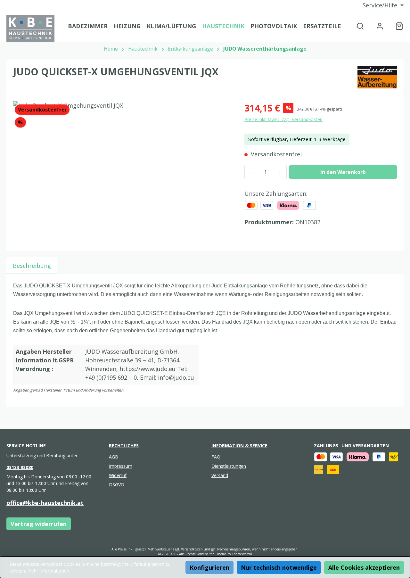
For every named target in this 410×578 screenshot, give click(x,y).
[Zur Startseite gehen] (30, 28)
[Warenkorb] (397, 25)
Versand (219, 475)
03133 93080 (19, 467)
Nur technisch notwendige (279, 567)
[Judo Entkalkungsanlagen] (377, 77)
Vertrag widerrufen (39, 524)
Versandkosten (192, 549)
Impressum (120, 466)
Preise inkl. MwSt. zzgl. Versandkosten (283, 119)
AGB (113, 457)
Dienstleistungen (228, 466)
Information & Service (239, 445)
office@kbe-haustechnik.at (45, 503)
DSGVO (116, 485)
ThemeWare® (242, 554)
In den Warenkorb (343, 172)
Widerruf (118, 475)
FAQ (215, 457)
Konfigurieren (209, 567)
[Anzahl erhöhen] (280, 172)
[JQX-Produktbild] (122, 170)
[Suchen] (360, 25)
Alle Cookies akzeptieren (364, 567)
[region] (122, 170)
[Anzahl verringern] (251, 172)
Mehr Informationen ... (50, 571)
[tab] (31, 265)
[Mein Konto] (380, 25)
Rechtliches (124, 445)
